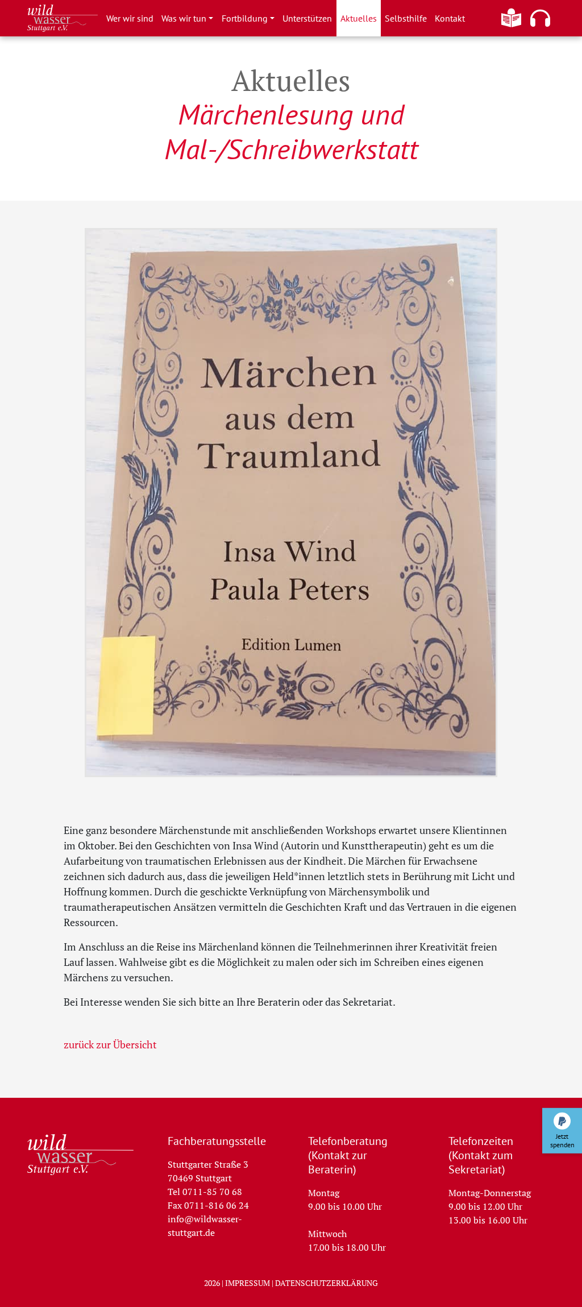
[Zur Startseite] (80, 1154)
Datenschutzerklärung (326, 1282)
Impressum (247, 1282)
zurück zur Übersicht (110, 1044)
